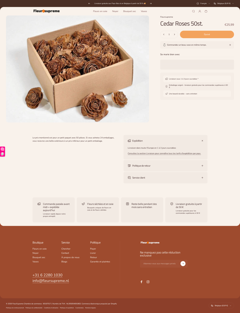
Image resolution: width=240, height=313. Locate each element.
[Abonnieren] (183, 263)
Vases (35, 261)
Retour (93, 257)
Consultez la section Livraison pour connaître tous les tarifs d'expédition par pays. (164, 153)
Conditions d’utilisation (51, 308)
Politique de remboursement (15, 308)
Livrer (93, 253)
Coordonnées (79, 308)
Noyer (35, 253)
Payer (93, 248)
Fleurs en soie (39, 248)
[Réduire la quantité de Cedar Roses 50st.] (163, 34)
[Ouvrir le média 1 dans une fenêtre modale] (77, 69)
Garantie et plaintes (100, 261)
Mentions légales (90, 308)
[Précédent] (89, 3)
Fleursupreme (166, 17)
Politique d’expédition (67, 308)
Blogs (64, 261)
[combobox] (203, 3)
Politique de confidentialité (34, 308)
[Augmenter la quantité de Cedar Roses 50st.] (175, 34)
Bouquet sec (38, 257)
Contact (65, 253)
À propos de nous (70, 257)
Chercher (65, 248)
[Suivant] (151, 3)
